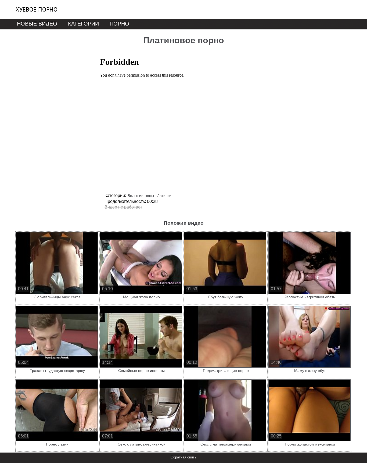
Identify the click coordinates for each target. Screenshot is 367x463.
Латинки (164, 195)
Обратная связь (183, 457)
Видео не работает (123, 207)
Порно (119, 24)
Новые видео (37, 24)
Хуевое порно (36, 9)
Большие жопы (141, 195)
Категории (83, 24)
